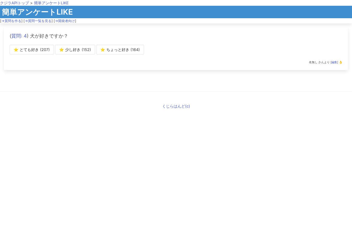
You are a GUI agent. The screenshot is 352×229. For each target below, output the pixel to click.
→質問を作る (11, 21)
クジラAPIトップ (14, 2)
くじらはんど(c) (176, 106)
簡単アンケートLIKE (51, 2)
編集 (334, 62)
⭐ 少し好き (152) (75, 49)
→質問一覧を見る (38, 21)
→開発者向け (65, 21)
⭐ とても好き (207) (32, 49)
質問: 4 (19, 36)
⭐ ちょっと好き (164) (120, 49)
